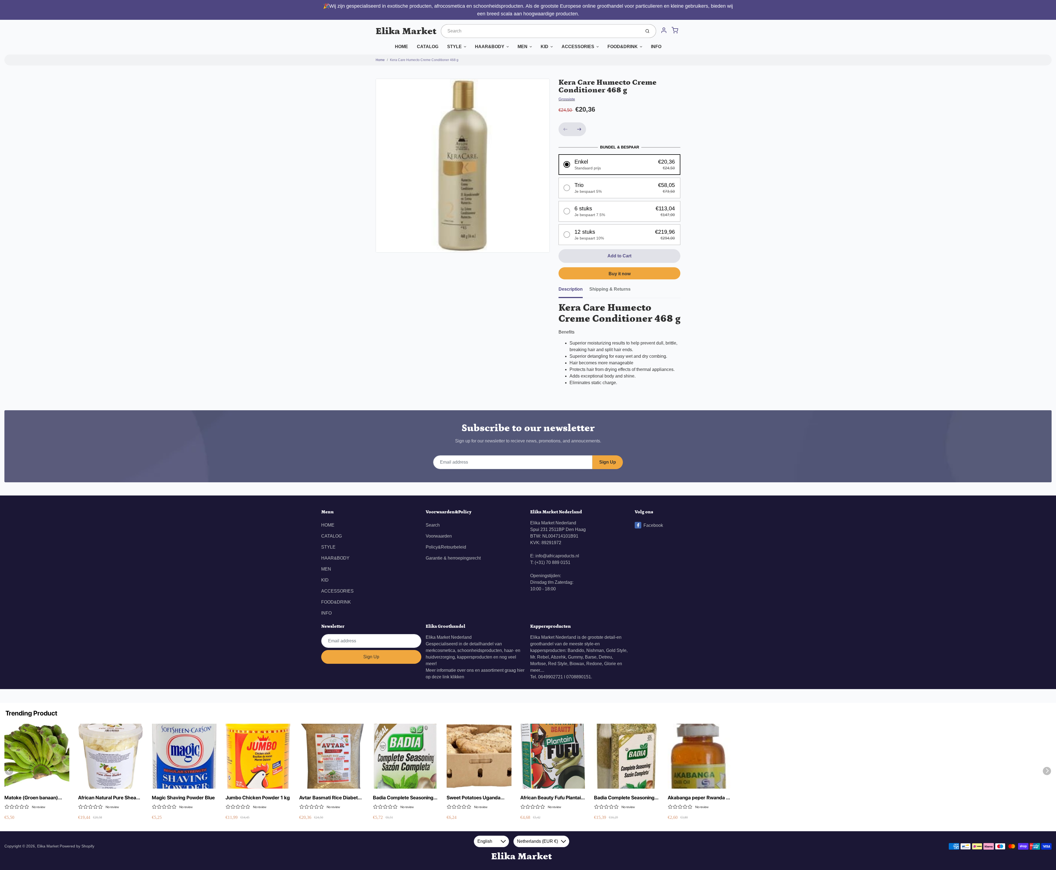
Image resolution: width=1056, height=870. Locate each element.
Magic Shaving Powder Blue (183, 797)
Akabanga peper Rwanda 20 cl (700, 798)
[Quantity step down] (565, 129)
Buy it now (620, 273)
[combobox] (540, 31)
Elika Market (406, 31)
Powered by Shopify (77, 846)
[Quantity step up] (579, 129)
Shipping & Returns (610, 289)
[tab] (574, 291)
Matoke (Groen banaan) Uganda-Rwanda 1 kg (31, 798)
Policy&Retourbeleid (446, 547)
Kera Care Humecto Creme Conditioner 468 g (424, 60)
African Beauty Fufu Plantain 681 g (552, 798)
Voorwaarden (439, 536)
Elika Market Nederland (449, 637)
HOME (401, 46)
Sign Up (607, 462)
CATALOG (427, 46)
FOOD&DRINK (622, 46)
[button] (619, 164)
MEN (522, 46)
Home (380, 60)
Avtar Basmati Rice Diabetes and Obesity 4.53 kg (331, 798)
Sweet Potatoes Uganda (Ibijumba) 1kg (474, 798)
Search (433, 525)
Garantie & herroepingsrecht (453, 558)
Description (571, 289)
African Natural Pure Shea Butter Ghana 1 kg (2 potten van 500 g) (109, 798)
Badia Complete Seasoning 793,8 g (624, 798)
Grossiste (567, 99)
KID (544, 46)
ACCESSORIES (578, 46)
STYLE (454, 46)
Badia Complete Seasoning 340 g (403, 798)
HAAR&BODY (489, 46)
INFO (656, 46)
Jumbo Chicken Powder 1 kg (258, 797)
